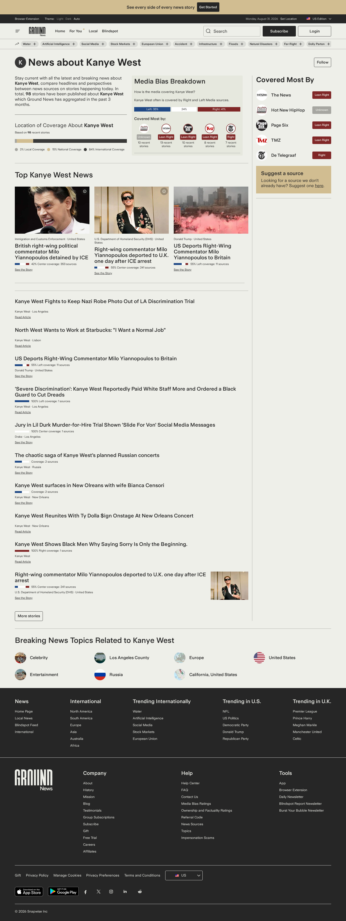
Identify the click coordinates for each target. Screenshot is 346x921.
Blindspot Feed (26, 725)
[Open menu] (17, 31)
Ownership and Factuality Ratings (206, 810)
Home (60, 31)
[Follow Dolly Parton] (328, 44)
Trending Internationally (162, 701)
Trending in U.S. (242, 701)
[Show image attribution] (85, 191)
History (88, 790)
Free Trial (90, 838)
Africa (74, 745)
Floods (233, 44)
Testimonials (92, 810)
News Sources (192, 824)
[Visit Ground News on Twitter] (99, 891)
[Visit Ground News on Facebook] (86, 891)
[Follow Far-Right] (300, 44)
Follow (322, 62)
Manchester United (307, 732)
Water (27, 44)
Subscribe (279, 31)
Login (315, 31)
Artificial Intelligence (56, 44)
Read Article (23, 317)
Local (93, 31)
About (87, 783)
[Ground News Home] (37, 31)
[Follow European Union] (167, 44)
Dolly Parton (316, 44)
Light (60, 18)
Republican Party (236, 739)
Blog (86, 803)
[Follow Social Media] (103, 44)
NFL (226, 711)
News (21, 701)
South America (81, 718)
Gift (86, 831)
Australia (76, 739)
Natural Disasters (261, 44)
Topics (186, 831)
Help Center (190, 783)
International (24, 732)
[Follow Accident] (191, 44)
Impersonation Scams (197, 838)
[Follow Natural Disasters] (276, 44)
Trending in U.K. (312, 701)
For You (75, 31)
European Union (152, 44)
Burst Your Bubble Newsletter (301, 810)
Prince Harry (302, 718)
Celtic (297, 739)
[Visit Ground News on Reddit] (140, 891)
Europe (75, 725)
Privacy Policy (37, 875)
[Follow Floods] (242, 44)
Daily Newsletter (291, 797)
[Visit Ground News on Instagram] (111, 891)
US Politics (231, 718)
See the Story (23, 269)
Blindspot (110, 31)
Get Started (208, 7)
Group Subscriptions (98, 817)
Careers (89, 844)
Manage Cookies (67, 875)
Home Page (24, 711)
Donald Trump (233, 732)
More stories (29, 616)
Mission (89, 797)
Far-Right (290, 44)
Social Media (90, 44)
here (319, 185)
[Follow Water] (34, 44)
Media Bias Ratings (196, 803)
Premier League (305, 711)
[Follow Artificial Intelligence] (74, 44)
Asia (73, 732)
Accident (181, 44)
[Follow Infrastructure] (221, 44)
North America (81, 711)
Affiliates (89, 851)
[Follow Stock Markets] (134, 44)
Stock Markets (120, 44)
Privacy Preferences (102, 875)
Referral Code (192, 817)
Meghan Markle (305, 725)
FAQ (184, 790)
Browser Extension (27, 18)
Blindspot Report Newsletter (300, 803)
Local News (23, 718)
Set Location (288, 18)
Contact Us (189, 797)
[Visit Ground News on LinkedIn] (124, 891)
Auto (77, 18)
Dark (68, 18)
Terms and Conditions (142, 875)
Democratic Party (236, 725)
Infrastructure (208, 44)
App (282, 783)
